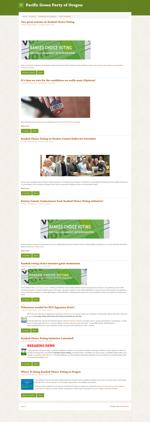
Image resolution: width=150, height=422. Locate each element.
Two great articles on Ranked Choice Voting (47, 22)
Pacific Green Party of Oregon (54, 5)
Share (40, 72)
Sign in (23, 406)
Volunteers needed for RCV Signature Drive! (48, 307)
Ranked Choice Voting (72, 122)
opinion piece (40, 122)
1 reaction (26, 131)
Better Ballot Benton (44, 355)
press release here (36, 247)
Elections (32, 16)
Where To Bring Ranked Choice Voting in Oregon (51, 372)
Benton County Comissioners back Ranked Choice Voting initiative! (62, 201)
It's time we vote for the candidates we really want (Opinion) (58, 80)
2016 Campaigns (65, 16)
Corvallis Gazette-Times (41, 287)
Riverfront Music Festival (72, 321)
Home (25, 16)
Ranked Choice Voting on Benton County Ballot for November (58, 138)
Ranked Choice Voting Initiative (75, 314)
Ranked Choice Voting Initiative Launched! (47, 338)
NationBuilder (124, 406)
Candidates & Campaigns (47, 16)
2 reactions (26, 193)
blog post (100, 386)
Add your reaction (29, 72)
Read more (25, 126)
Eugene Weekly (97, 65)
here (46, 357)
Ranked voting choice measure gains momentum (50, 263)
